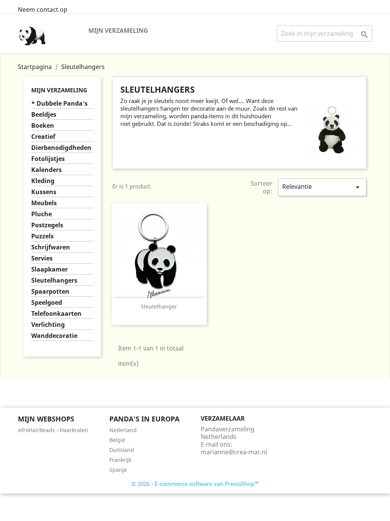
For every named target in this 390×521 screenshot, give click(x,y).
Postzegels (47, 225)
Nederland (123, 430)
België (117, 440)
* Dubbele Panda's (59, 104)
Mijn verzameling (118, 30)
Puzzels (42, 236)
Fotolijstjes (48, 159)
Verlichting (48, 325)
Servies (42, 258)
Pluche (41, 214)
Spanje (118, 469)
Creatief (43, 137)
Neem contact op (42, 9)
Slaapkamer (49, 269)
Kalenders (46, 170)
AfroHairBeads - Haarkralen (53, 430)
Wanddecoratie (54, 336)
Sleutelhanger (159, 306)
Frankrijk (120, 459)
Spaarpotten (50, 292)
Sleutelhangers (54, 281)
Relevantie (322, 187)
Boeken (42, 126)
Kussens (43, 192)
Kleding (42, 181)
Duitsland (121, 449)
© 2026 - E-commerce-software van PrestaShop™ (195, 483)
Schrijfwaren (50, 247)
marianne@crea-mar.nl (234, 452)
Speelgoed (46, 303)
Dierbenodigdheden (61, 148)
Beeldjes (43, 115)
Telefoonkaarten (56, 314)
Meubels (44, 203)
